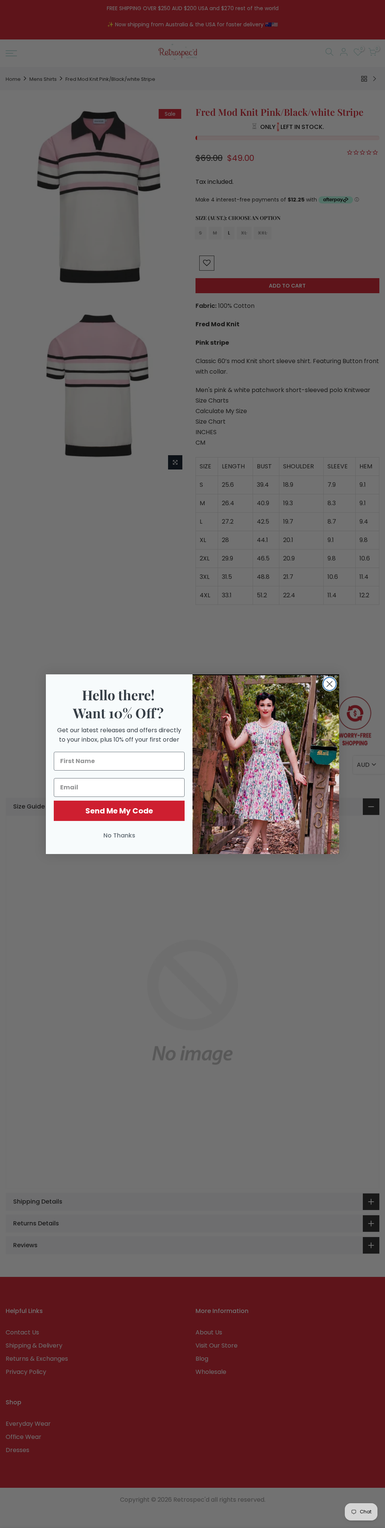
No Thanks (119, 835)
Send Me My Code (119, 811)
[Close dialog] (329, 684)
